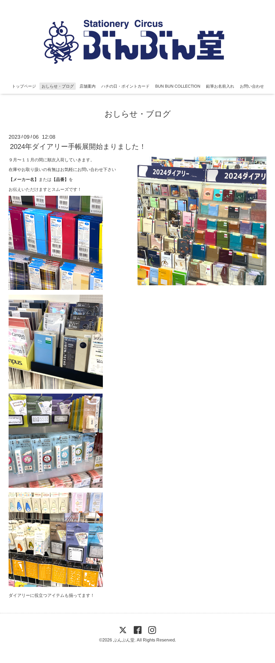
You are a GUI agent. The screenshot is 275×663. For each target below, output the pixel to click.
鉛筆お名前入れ (220, 86)
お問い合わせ (252, 86)
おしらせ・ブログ (58, 86)
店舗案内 (87, 86)
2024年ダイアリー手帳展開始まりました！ (78, 146)
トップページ (24, 86)
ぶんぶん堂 (124, 640)
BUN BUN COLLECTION (177, 86)
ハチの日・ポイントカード (125, 86)
